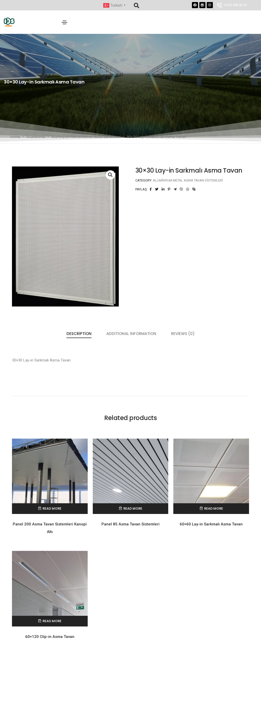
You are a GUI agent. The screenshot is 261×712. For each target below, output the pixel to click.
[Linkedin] (202, 5)
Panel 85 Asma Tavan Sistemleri (130, 524)
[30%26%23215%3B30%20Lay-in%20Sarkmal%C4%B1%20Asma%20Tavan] (150, 189)
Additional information (131, 333)
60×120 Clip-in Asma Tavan (49, 636)
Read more (52, 508)
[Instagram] (210, 5)
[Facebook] (195, 5)
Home (15, 136)
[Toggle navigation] (64, 22)
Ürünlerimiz (36, 136)
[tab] (79, 334)
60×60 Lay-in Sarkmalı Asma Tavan (211, 524)
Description (79, 333)
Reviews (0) (183, 333)
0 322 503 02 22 (235, 5)
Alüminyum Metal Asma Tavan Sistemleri (85, 136)
